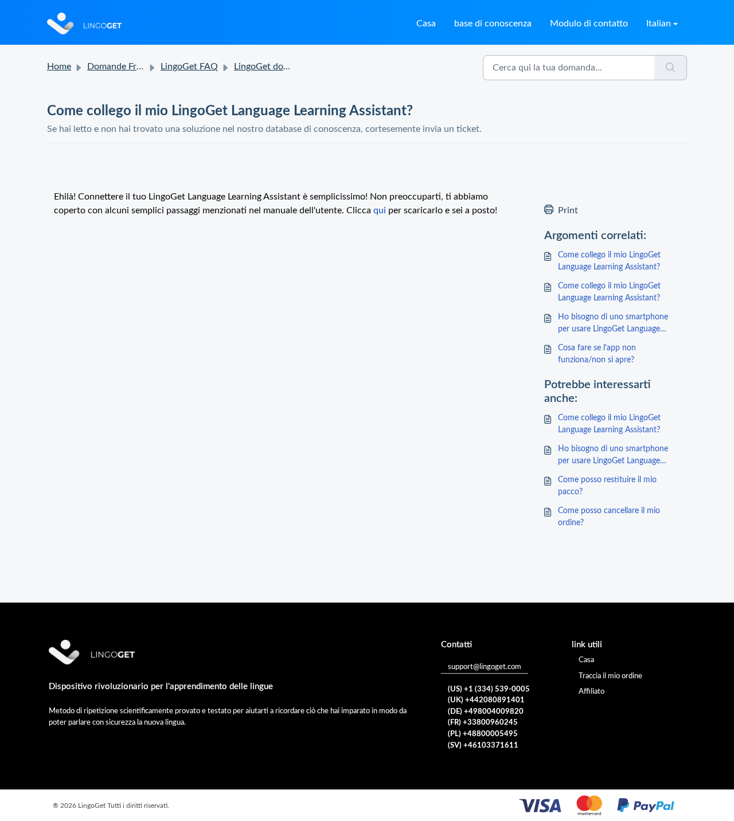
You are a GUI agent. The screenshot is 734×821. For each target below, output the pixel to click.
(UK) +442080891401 (486, 700)
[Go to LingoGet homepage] (84, 23)
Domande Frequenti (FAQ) (139, 66)
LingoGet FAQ (189, 66)
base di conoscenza (493, 23)
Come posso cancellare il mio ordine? (609, 517)
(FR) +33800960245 (483, 722)
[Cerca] (670, 67)
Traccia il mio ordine (610, 676)
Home (59, 66)
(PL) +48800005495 (483, 734)
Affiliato (591, 691)
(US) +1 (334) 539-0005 (489, 689)
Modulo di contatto (589, 23)
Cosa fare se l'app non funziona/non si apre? (597, 354)
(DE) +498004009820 (486, 712)
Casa (426, 23)
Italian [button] (658, 23)
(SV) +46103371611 (483, 745)
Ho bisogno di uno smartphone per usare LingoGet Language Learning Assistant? (613, 324)
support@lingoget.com (484, 667)
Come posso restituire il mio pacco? (607, 486)
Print (568, 210)
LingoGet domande (272, 66)
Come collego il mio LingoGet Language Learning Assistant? (609, 261)
